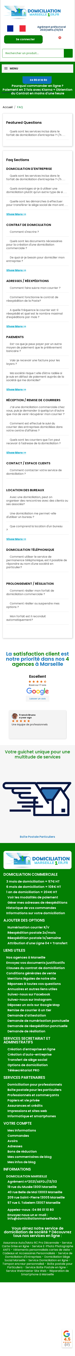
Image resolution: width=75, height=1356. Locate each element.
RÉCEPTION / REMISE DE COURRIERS (33, 400)
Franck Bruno (27, 715)
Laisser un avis (37, 698)
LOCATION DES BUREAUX (25, 490)
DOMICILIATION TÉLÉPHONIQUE (30, 550)
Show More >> (16, 214)
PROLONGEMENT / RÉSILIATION (30, 584)
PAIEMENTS (15, 337)
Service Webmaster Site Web (26, 1271)
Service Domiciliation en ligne (48, 1260)
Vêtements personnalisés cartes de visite (41, 1250)
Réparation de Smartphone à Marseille (45, 1272)
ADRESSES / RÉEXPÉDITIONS (27, 281)
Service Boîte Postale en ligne (45, 1267)
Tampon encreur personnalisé (23, 1264)
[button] (37, 80)
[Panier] (58, 39)
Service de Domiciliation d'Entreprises (38, 1255)
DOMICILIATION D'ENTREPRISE (29, 169)
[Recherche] (68, 53)
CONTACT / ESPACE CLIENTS (28, 463)
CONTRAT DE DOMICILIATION (28, 225)
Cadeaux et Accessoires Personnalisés (29, 1253)
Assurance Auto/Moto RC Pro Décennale (31, 1243)
